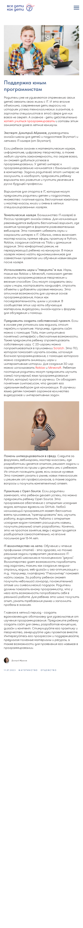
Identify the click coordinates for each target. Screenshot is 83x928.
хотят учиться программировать (29, 121)
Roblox (40, 367)
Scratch (58, 348)
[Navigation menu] (76, 8)
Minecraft (54, 367)
